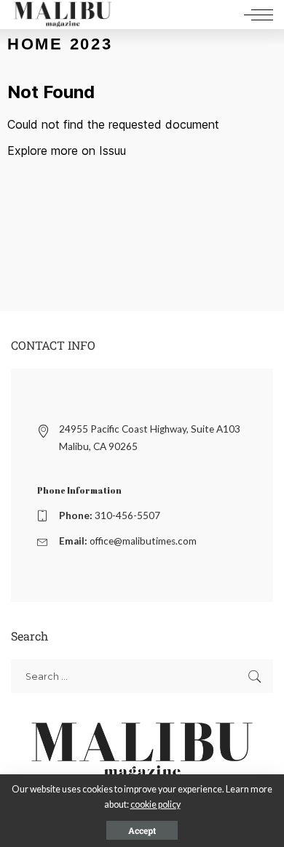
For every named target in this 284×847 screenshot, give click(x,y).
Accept (142, 830)
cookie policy (155, 804)
